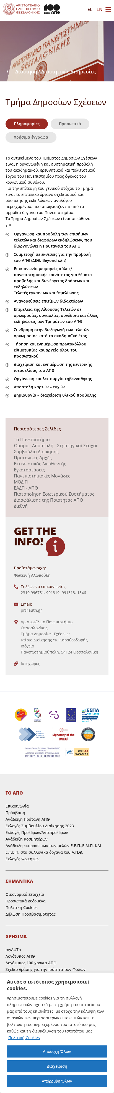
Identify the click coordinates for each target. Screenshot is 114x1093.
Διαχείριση (57, 1066)
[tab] (27, 124)
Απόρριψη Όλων (57, 1081)
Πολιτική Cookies (24, 1037)
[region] (57, 1033)
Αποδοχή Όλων (57, 1051)
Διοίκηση (26, 71)
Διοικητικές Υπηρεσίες (68, 71)
